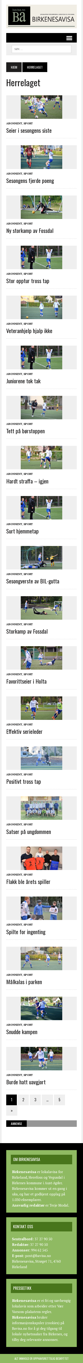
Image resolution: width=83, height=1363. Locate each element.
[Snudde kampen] (41, 1017)
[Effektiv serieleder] (41, 716)
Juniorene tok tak (23, 381)
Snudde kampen (21, 1031)
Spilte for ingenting (25, 931)
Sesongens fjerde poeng (30, 180)
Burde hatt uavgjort (26, 1082)
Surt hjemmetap (22, 531)
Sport (28, 123)
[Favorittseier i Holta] (41, 666)
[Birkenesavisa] (41, 16)
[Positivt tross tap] (41, 766)
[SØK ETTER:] (41, 48)
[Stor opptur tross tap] (41, 265)
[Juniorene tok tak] (41, 366)
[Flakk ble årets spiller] (41, 866)
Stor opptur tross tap (27, 280)
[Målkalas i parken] (41, 966)
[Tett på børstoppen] (41, 416)
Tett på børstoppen (25, 431)
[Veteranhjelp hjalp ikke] (41, 316)
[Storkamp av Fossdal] (41, 616)
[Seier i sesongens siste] (41, 115)
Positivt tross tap (23, 781)
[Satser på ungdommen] (41, 816)
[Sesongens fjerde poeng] (41, 165)
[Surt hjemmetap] (41, 516)
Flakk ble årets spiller (28, 881)
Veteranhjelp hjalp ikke (29, 330)
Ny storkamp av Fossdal (29, 230)
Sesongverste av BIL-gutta (32, 581)
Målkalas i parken (24, 981)
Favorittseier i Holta (26, 681)
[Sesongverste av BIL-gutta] (41, 566)
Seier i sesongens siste (29, 130)
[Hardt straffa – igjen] (41, 466)
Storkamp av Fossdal (27, 631)
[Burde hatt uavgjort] (41, 1067)
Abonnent (14, 123)
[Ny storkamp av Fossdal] (41, 215)
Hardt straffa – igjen (27, 481)
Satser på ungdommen (28, 831)
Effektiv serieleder (24, 731)
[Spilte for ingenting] (41, 917)
